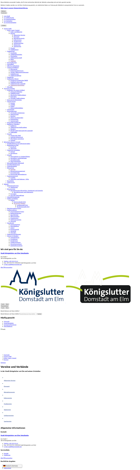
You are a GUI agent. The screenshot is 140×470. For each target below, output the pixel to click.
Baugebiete (10, 181)
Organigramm (14, 218)
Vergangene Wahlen (19, 203)
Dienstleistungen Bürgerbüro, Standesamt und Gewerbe (26, 190)
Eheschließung (14, 226)
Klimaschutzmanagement (17, 171)
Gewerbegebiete (12, 166)
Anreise (12, 103)
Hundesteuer (14, 240)
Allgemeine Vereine (19, 35)
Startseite (7, 355)
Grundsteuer (14, 239)
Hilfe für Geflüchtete (13, 66)
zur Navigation (8, 21)
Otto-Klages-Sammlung (17, 138)
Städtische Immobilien (13, 150)
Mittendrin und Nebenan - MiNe (19, 179)
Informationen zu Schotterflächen (20, 156)
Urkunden (13, 232)
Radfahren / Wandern (13, 124)
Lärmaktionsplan (15, 159)
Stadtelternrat (14, 74)
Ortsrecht (13, 221)
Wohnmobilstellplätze (16, 108)
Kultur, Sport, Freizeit (13, 30)
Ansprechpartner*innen (17, 211)
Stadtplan (13, 61)
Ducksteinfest (14, 119)
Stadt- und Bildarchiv (16, 32)
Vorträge (12, 169)
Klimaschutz (10, 168)
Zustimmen (4, 13)
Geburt (12, 228)
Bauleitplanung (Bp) (12, 145)
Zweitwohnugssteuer (16, 245)
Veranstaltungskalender (14, 122)
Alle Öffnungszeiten (6, 267)
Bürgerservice (11, 189)
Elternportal (13, 69)
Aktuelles (10, 87)
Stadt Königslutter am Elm (15, 253)
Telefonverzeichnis (15, 219)
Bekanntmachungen (13, 185)
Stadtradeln (13, 132)
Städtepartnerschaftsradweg (18, 127)
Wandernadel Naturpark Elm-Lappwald (21, 130)
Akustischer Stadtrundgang (18, 95)
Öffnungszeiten (14, 216)
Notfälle (12, 104)
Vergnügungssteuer (16, 244)
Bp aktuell (13, 147)
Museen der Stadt (15, 135)
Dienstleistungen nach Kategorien (23, 192)
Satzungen (13, 148)
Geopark (12, 140)
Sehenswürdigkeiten (16, 91)
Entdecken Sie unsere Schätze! (16, 90)
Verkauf (12, 151)
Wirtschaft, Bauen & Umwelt (12, 142)
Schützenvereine (18, 43)
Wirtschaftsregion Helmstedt (15, 163)
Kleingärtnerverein (19, 38)
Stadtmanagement (12, 176)
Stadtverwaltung (12, 210)
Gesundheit (10, 64)
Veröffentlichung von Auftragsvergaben (18, 143)
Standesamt (10, 223)
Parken (12, 106)
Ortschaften (13, 56)
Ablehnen (3, 11)
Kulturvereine (18, 40)
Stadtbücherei (14, 49)
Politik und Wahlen (12, 198)
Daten (12, 59)
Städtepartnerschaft (16, 57)
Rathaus (6, 184)
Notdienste (10, 77)
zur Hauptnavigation (10, 19)
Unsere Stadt (7, 28)
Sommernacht (14, 121)
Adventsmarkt (14, 114)
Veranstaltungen (12, 62)
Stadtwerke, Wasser (13, 79)
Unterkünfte (10, 109)
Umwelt (9, 155)
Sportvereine (17, 46)
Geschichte (13, 53)
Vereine (12, 33)
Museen (12, 48)
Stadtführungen (15, 93)
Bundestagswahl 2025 (23, 206)
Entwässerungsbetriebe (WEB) (19, 80)
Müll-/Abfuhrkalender (13, 197)
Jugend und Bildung (13, 67)
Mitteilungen (14, 187)
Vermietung (13, 153)
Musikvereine (17, 41)
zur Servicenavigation (10, 22)
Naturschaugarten (15, 161)
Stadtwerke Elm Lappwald (17, 83)
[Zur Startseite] (66, 302)
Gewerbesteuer (14, 237)
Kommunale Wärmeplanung (18, 174)
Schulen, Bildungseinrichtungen (19, 72)
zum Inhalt (7, 16)
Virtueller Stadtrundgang (17, 98)
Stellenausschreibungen (14, 234)
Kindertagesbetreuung (16, 70)
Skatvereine (17, 45)
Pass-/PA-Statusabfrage (17, 195)
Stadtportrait (11, 51)
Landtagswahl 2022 (22, 205)
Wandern (13, 129)
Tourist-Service (11, 101)
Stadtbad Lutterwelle (16, 82)
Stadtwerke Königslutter (17, 85)
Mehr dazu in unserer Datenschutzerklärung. (14, 8)
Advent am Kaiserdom (16, 117)
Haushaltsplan (14, 215)
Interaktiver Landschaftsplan (18, 158)
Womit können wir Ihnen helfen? (10, 314)
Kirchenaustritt (14, 229)
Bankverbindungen (15, 213)
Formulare (13, 194)
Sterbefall (13, 231)
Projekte (12, 177)
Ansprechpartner (15, 224)
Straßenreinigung (15, 242)
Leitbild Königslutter (16, 54)
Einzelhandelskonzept (13, 164)
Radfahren (13, 125)
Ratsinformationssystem (14, 208)
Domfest (12, 116)
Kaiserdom (13, 96)
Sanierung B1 (11, 182)
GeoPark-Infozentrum (16, 137)
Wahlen (12, 200)
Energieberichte (15, 172)
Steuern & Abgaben (12, 236)
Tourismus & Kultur (9, 88)
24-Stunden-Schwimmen (17, 113)
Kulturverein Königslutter (14, 100)
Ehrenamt (16, 36)
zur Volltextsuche (9, 17)
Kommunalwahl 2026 (20, 202)
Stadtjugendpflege (15, 75)
